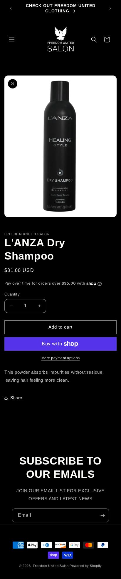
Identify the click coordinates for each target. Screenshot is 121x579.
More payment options (60, 358)
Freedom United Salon (51, 565)
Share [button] (16, 397)
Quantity (12, 294)
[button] (11, 39)
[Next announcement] (110, 8)
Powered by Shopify (86, 565)
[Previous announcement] (10, 8)
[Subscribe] (102, 515)
